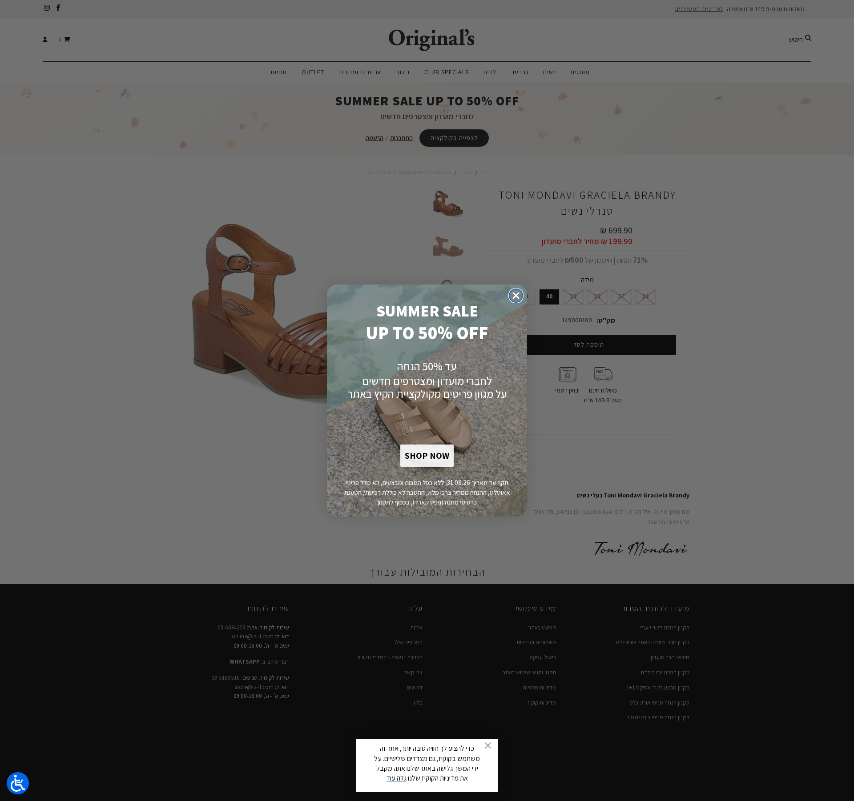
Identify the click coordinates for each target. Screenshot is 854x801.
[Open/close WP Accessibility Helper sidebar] (18, 783)
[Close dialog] (516, 295)
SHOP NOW (427, 455)
